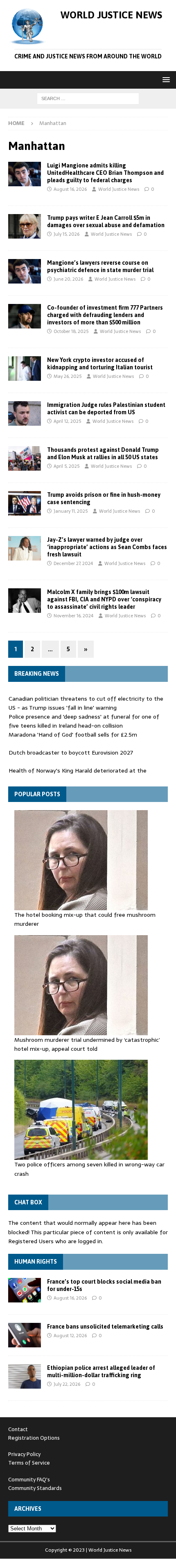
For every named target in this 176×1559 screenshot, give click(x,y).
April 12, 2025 (67, 421)
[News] (24, 174)
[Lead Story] (24, 226)
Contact (18, 1429)
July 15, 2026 (66, 234)
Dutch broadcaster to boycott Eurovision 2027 (71, 752)
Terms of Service (29, 1462)
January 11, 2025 (71, 511)
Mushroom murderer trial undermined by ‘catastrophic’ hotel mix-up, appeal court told (87, 1044)
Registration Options (34, 1438)
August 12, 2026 (70, 1335)
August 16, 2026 (70, 189)
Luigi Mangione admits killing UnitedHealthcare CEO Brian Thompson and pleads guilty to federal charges (105, 172)
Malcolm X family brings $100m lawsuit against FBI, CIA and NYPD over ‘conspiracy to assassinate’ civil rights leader (104, 599)
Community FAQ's (29, 1479)
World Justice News (118, 189)
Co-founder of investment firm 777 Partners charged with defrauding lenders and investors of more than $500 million (105, 315)
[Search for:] (88, 98)
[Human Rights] (24, 413)
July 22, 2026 (67, 1384)
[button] (165, 79)
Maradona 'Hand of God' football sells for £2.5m (73, 734)
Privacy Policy (24, 1454)
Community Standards (35, 1488)
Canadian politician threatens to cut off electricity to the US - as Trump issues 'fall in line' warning (86, 703)
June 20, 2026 (68, 279)
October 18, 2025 (71, 331)
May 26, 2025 (67, 376)
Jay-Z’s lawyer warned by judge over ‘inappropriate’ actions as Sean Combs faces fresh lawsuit (107, 547)
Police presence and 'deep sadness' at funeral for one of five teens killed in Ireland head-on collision (84, 721)
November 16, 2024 (73, 615)
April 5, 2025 (66, 466)
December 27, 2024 (73, 563)
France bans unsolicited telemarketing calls (105, 1326)
